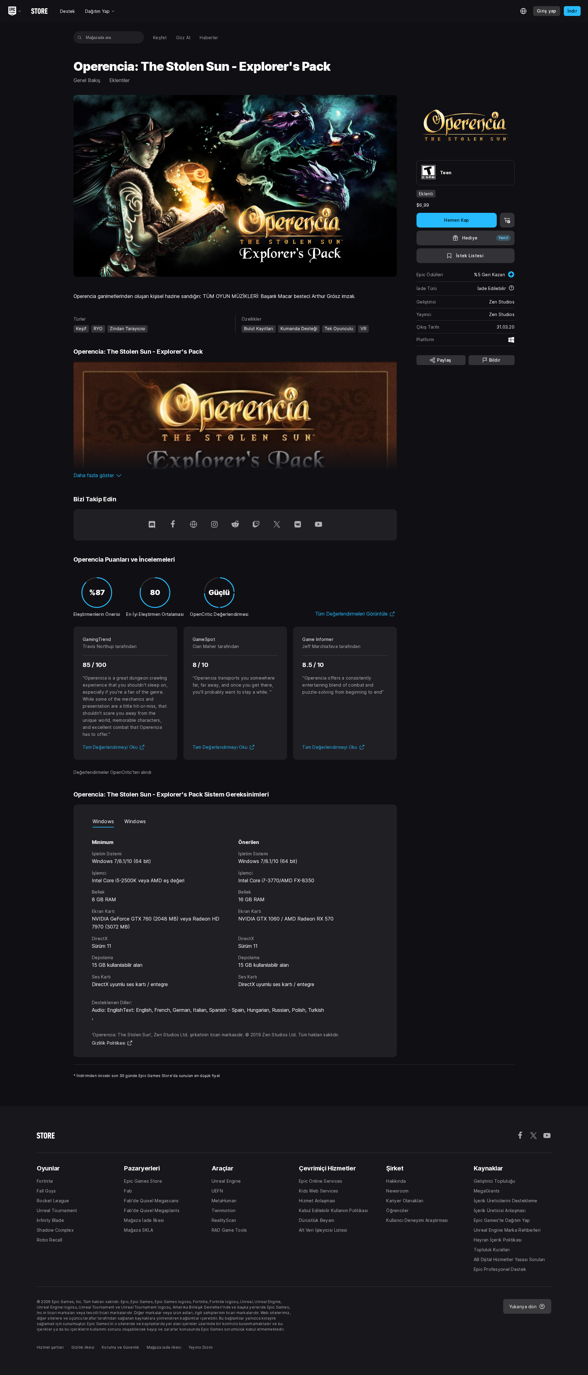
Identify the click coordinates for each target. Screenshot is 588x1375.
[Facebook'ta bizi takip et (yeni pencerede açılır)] (172, 525)
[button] (235, 475)
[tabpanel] (235, 907)
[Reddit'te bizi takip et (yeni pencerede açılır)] (235, 525)
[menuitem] (160, 37)
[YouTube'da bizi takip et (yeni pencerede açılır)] (318, 525)
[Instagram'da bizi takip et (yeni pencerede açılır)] (214, 525)
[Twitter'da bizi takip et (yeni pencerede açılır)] (277, 525)
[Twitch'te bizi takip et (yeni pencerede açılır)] (256, 525)
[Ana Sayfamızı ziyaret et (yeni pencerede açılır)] (193, 525)
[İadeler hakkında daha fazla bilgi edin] (511, 288)
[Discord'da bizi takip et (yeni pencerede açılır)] (152, 525)
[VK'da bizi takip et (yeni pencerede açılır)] (297, 525)
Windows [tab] (103, 821)
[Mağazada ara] (80, 37)
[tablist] (235, 821)
